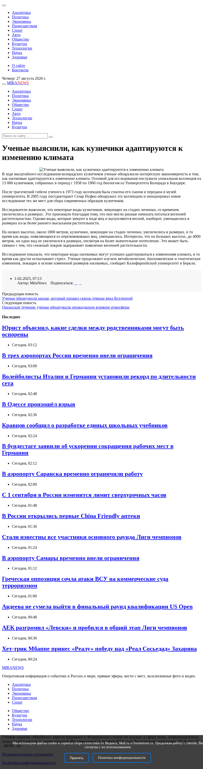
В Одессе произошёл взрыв (38, 404)
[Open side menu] (4, 84)
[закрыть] (4, 5)
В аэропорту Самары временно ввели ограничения (70, 558)
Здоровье (19, 57)
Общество (20, 39)
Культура (19, 44)
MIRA (18, 83)
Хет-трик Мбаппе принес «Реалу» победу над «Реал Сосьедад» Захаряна (99, 648)
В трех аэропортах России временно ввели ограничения (77, 355)
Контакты (20, 70)
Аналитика (21, 12)
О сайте (18, 65)
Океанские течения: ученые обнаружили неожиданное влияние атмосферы (65, 307)
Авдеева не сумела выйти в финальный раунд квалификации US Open (97, 606)
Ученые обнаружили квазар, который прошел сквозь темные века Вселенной (67, 298)
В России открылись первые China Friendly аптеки (71, 516)
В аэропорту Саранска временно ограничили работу (72, 474)
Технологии (22, 48)
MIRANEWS (13, 667)
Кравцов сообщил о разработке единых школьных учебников (85, 425)
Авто (16, 35)
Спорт (17, 30)
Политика (20, 17)
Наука (17, 53)
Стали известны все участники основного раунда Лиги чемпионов (91, 537)
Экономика (21, 21)
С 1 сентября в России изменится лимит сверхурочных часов (84, 495)
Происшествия (24, 26)
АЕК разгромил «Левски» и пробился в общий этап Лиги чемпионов (94, 627)
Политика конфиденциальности (122, 758)
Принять (76, 758)
